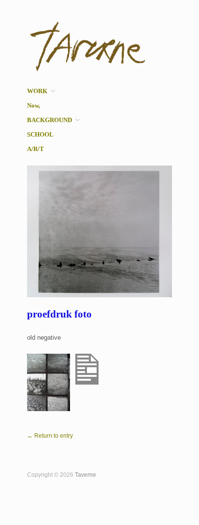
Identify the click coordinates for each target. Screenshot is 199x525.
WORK (37, 91)
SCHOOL (40, 135)
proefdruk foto (59, 314)
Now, (33, 106)
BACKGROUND (49, 120)
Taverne (85, 474)
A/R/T (35, 149)
